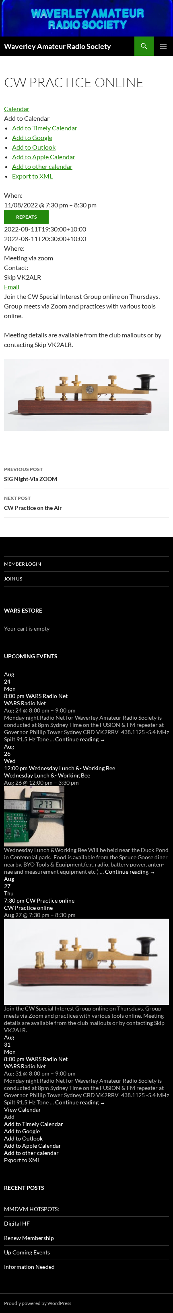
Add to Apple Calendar (43, 156)
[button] (26, 118)
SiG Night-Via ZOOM (30, 474)
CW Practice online (28, 907)
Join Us (13, 579)
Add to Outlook (34, 147)
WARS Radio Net (25, 703)
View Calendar (22, 1109)
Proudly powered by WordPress (37, 1303)
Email (11, 286)
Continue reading (80, 739)
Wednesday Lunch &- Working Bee (47, 775)
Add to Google (32, 137)
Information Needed (29, 1266)
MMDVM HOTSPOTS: (31, 1208)
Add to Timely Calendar (44, 128)
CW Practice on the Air (33, 503)
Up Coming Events (27, 1252)
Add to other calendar (42, 166)
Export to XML (32, 176)
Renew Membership (29, 1237)
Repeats (26, 217)
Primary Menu (163, 46)
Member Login (22, 564)
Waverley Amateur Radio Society (57, 46)
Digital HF (17, 1223)
